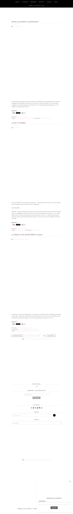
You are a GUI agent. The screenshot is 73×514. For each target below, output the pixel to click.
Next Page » (51, 335)
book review (30, 118)
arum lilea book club (21, 118)
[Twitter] (33, 408)
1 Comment (25, 116)
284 (44, 335)
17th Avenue (28, 508)
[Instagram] (37, 408)
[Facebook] (31, 408)
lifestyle (22, 230)
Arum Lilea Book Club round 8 (25, 22)
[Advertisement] (36, 440)
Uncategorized (36, 230)
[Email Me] (42, 408)
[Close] (70, 481)
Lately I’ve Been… (19, 123)
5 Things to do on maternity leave (27, 235)
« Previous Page (17, 335)
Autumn (18, 230)
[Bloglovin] (39, 408)
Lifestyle (20, 329)
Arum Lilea (36, 12)
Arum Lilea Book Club (45, 118)
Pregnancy (26, 329)
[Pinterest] (35, 408)
